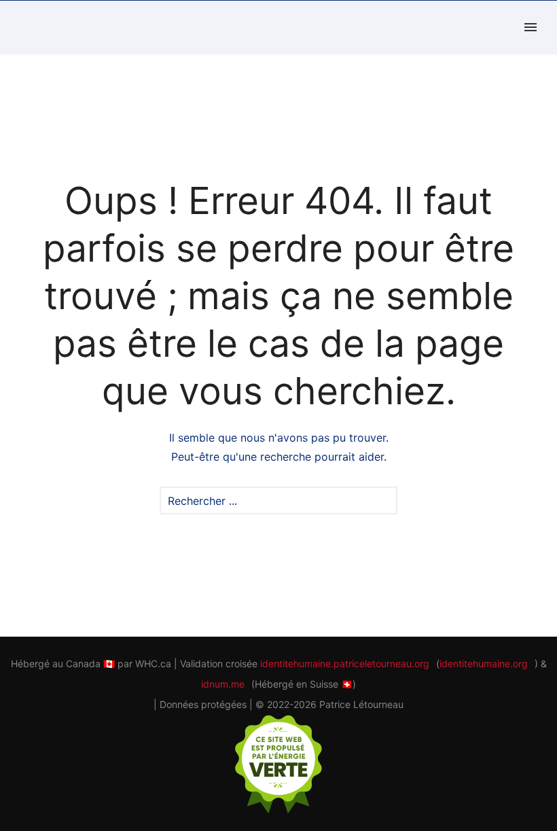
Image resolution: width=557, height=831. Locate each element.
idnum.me (223, 684)
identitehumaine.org (483, 663)
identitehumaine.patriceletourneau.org (344, 663)
